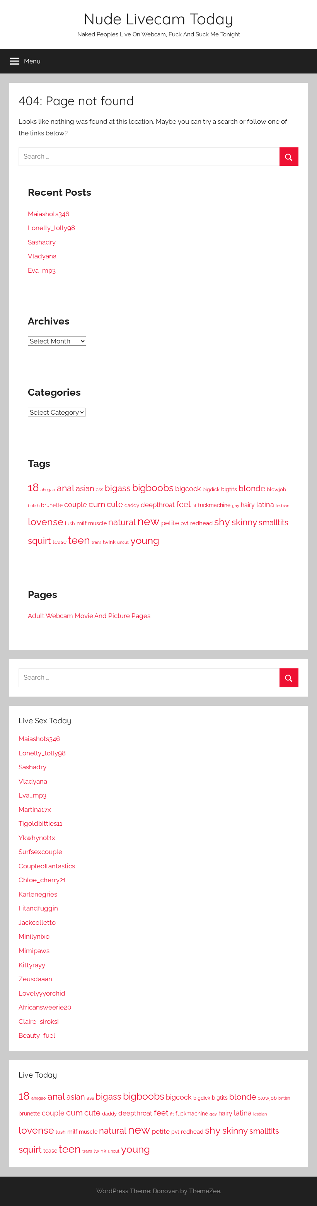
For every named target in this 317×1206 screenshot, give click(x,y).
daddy (131, 505)
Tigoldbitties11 (40, 823)
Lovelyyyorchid (42, 993)
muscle (97, 523)
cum (97, 504)
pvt (185, 523)
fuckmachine (214, 505)
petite (170, 523)
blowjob (276, 489)
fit (194, 505)
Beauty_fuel (37, 1035)
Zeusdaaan (35, 979)
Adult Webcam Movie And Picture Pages (89, 616)
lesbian (282, 505)
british (33, 505)
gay (235, 505)
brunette (52, 505)
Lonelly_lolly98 (51, 228)
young (144, 540)
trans (96, 542)
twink (109, 542)
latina (265, 505)
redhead (201, 523)
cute (115, 504)
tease (59, 542)
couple (75, 505)
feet (183, 504)
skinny (244, 522)
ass (99, 489)
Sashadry (42, 242)
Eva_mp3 (42, 270)
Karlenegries (38, 894)
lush (70, 523)
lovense (45, 522)
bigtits (229, 489)
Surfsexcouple (40, 852)
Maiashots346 (48, 214)
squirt (39, 540)
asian (85, 488)
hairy (248, 505)
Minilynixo (34, 936)
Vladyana (42, 256)
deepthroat (158, 505)
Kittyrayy (32, 965)
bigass (118, 488)
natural (122, 522)
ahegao (48, 489)
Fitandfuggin (38, 908)
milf (82, 523)
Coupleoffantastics (47, 866)
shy (222, 522)
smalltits (273, 522)
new (148, 521)
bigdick (211, 489)
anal (65, 488)
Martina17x (35, 809)
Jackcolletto (37, 922)
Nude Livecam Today (158, 18)
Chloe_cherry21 (42, 880)
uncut (123, 542)
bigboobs (153, 488)
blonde (252, 488)
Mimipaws (34, 951)
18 (33, 487)
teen (79, 540)
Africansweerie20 (45, 1007)
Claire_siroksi (39, 1021)
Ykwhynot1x (37, 838)
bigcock (188, 489)
